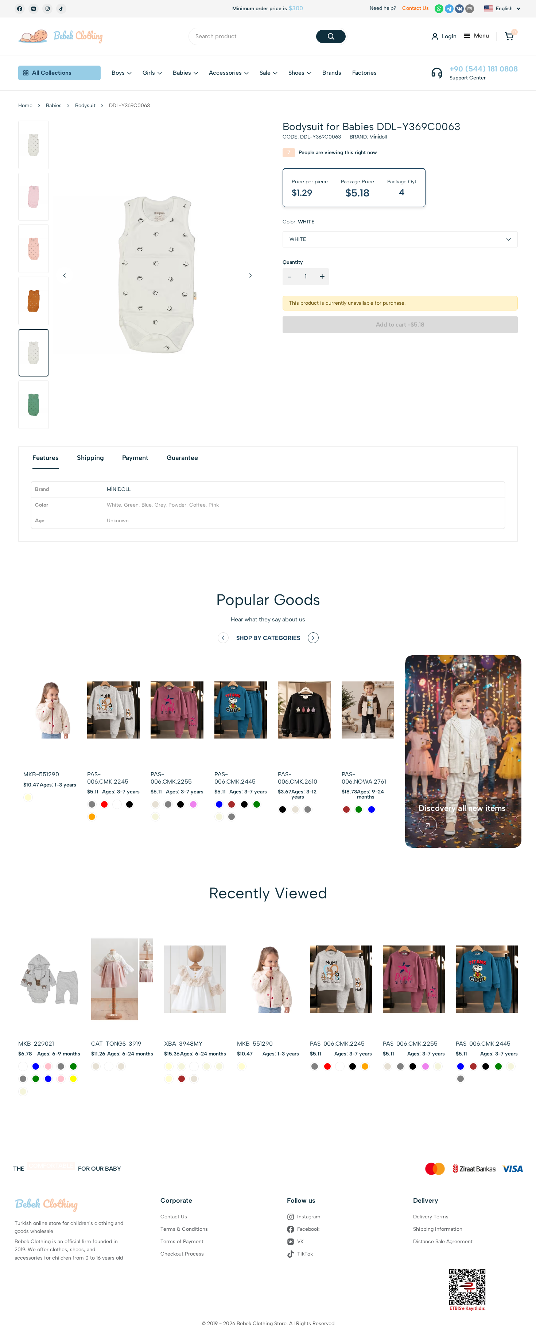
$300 (296, 8)
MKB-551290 (41, 774)
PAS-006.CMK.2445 (235, 778)
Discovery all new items (462, 808)
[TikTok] (61, 9)
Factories (364, 72)
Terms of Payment (181, 1241)
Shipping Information (437, 1229)
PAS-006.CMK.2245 (107, 778)
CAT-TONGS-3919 (116, 1043)
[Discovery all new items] (428, 825)
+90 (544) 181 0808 (484, 69)
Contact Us (415, 8)
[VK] (33, 9)
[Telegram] (449, 8)
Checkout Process (182, 1254)
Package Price (357, 182)
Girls (149, 72)
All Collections (51, 72)
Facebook (308, 1229)
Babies (182, 72)
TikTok (305, 1254)
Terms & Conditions (184, 1229)
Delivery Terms (430, 1217)
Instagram (309, 1217)
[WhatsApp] (439, 8)
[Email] (469, 8)
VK (300, 1241)
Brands (331, 72)
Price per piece (310, 182)
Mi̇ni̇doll (378, 137)
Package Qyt (401, 182)
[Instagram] (47, 9)
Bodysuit (85, 105)
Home (25, 105)
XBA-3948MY (183, 1043)
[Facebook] (20, 9)
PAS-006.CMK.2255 (171, 778)
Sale (265, 72)
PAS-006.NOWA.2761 (364, 778)
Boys (118, 72)
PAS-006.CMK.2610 (297, 778)
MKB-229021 (36, 1043)
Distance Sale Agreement (443, 1241)
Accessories (225, 72)
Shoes (296, 72)
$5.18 (357, 193)
